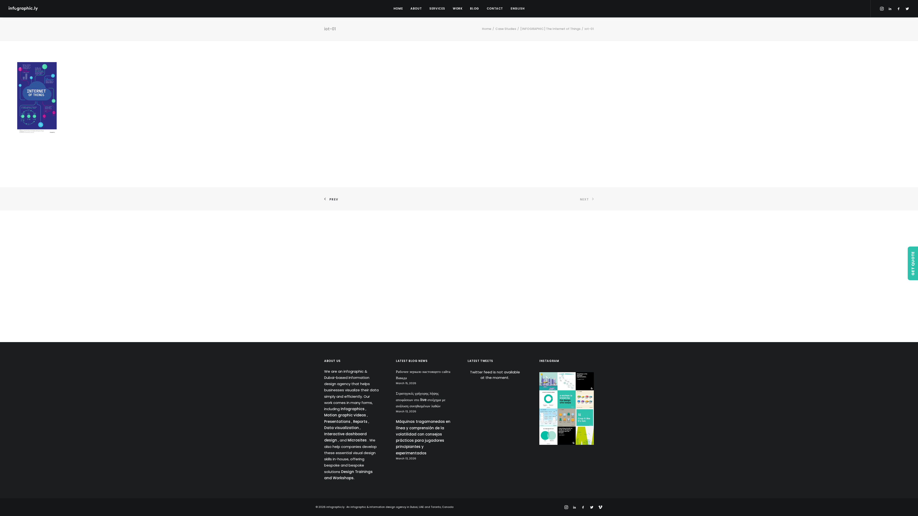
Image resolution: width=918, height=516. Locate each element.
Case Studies (505, 29)
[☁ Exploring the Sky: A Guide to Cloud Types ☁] (548, 417)
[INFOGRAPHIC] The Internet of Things (550, 29)
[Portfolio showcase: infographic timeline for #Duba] (566, 381)
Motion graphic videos (345, 415)
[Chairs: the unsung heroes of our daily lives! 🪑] (566, 417)
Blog (474, 8)
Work (457, 8)
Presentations (337, 421)
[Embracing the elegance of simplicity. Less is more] (585, 381)
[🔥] (585, 417)
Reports (360, 421)
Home (398, 8)
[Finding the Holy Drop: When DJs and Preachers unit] (548, 436)
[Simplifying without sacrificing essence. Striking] (566, 436)
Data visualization (342, 427)
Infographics (353, 408)
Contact (495, 8)
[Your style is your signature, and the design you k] (566, 399)
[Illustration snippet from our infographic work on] (548, 381)
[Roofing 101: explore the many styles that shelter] (585, 399)
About (416, 8)
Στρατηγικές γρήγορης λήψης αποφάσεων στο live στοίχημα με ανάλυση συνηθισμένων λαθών (420, 399)
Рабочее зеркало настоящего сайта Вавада (423, 374)
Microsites (358, 440)
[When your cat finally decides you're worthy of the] (548, 399)
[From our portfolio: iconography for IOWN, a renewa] (585, 436)
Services (437, 8)
